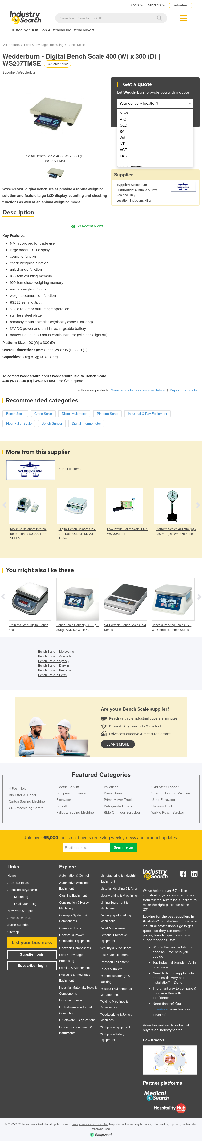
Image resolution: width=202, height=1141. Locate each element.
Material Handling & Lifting (118, 889)
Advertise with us (19, 918)
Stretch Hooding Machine (171, 793)
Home (11, 876)
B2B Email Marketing (21, 904)
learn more (117, 744)
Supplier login (32, 954)
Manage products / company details (138, 390)
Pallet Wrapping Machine (75, 812)
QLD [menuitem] (123, 125)
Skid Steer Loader (165, 787)
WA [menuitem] (123, 137)
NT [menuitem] (122, 143)
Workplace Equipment (115, 1027)
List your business (32, 943)
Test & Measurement (114, 955)
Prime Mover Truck (118, 800)
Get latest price (57, 64)
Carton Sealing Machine (27, 801)
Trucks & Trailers (111, 969)
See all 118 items (70, 469)
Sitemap (13, 932)
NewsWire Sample (20, 911)
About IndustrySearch (22, 890)
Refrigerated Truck (118, 806)
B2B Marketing (17, 897)
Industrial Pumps (70, 1000)
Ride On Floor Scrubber (122, 812)
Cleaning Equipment (73, 896)
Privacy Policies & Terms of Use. (90, 1124)
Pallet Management (113, 928)
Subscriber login (32, 965)
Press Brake (113, 793)
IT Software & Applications (77, 1020)
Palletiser (111, 787)
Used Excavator (163, 800)
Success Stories (18, 925)
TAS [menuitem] (123, 156)
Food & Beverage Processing (43, 45)
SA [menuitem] (122, 131)
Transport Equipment (114, 962)
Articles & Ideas (18, 883)
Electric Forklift (67, 787)
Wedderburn (27, 72)
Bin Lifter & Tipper (22, 795)
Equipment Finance (71, 793)
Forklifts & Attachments (75, 968)
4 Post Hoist (18, 789)
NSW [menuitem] (124, 113)
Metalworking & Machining (118, 896)
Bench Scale (76, 45)
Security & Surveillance (116, 948)
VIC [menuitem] (123, 119)
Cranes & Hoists (70, 928)
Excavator (63, 800)
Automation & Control (74, 876)
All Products (11, 45)
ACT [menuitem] (123, 149)
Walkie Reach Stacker (168, 812)
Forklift (61, 806)
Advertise (180, 5)
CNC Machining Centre (26, 808)
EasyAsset (160, 1009)
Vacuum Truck (162, 806)
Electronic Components (75, 948)
